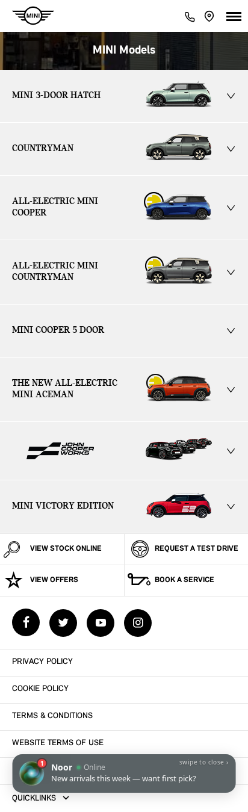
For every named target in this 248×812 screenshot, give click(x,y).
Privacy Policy (42, 661)
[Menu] (234, 16)
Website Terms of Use (58, 743)
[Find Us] (209, 16)
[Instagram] (138, 623)
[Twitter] (63, 623)
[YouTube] (100, 623)
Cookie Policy (40, 688)
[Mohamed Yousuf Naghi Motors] (33, 15)
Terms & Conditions (52, 716)
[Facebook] (26, 622)
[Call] (189, 16)
